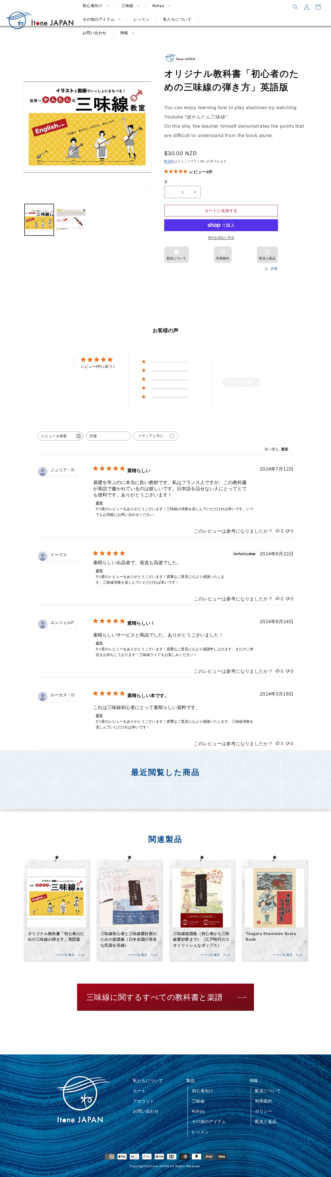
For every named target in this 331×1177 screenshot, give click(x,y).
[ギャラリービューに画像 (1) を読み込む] (39, 220)
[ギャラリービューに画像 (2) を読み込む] (71, 220)
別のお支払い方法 (221, 237)
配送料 (169, 161)
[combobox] (108, 436)
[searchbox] (56, 436)
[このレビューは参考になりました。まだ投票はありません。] (278, 531)
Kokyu (198, 1111)
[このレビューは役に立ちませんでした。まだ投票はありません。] (287, 531)
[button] (95, 5)
